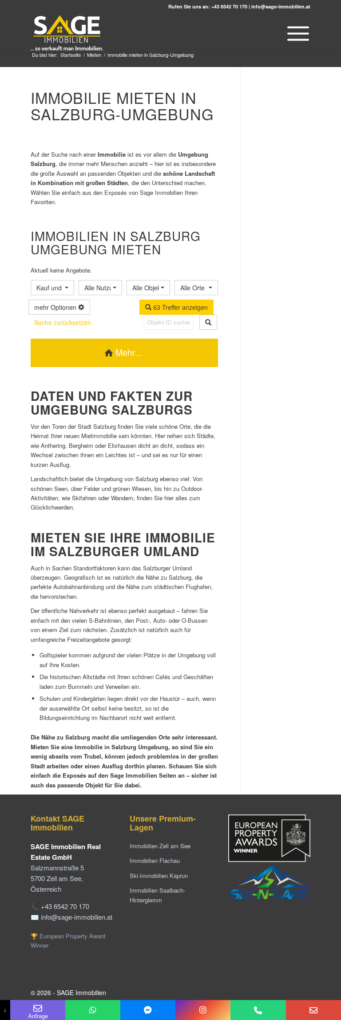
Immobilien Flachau (155, 860)
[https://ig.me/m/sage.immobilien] (202, 1010)
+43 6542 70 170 (229, 6)
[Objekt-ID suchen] (208, 322)
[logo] (67, 33)
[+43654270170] (92, 1010)
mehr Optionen (56, 307)
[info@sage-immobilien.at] (313, 1010)
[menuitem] (296, 33)
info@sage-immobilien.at (280, 6)
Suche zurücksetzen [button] (62, 322)
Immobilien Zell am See (160, 846)
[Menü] (296, 33)
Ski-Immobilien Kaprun (159, 875)
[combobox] (52, 287)
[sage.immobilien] (147, 1010)
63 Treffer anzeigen (179, 307)
